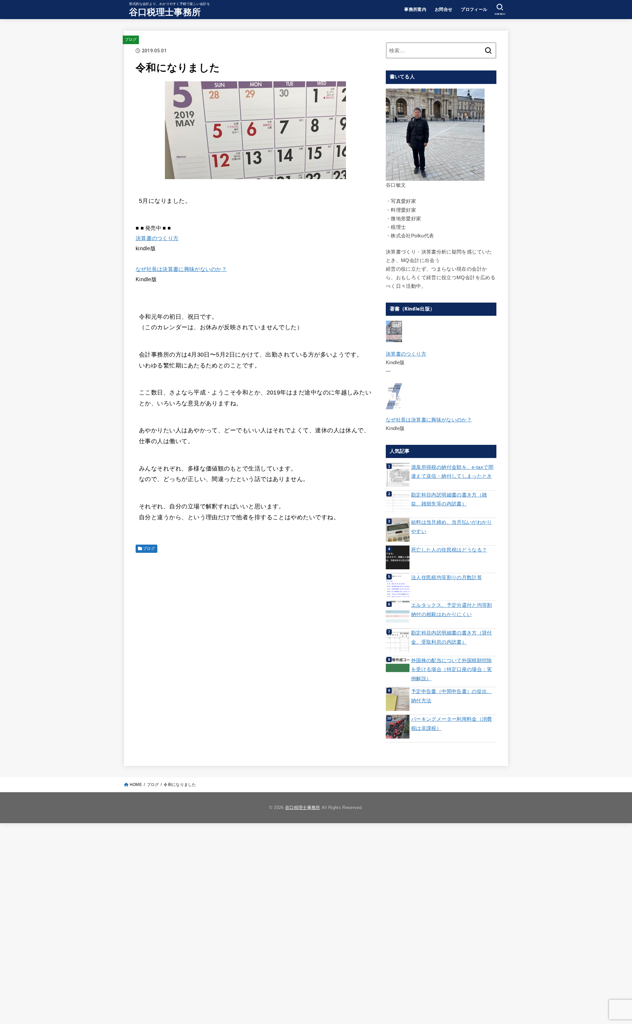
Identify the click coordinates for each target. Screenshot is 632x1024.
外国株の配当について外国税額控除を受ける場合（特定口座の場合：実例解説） (451, 669)
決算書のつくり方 (157, 238)
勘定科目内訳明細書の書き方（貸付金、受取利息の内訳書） (451, 637)
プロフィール (474, 9)
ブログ (131, 39)
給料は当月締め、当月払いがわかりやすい (451, 527)
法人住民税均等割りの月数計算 (446, 577)
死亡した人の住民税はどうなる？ (449, 549)
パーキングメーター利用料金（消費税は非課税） (451, 723)
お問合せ (444, 9)
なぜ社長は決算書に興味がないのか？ (181, 269)
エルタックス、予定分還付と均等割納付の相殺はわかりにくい (451, 610)
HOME (136, 785)
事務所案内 (415, 9)
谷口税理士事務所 (165, 12)
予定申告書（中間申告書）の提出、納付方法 (451, 696)
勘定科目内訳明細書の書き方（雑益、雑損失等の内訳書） (449, 499)
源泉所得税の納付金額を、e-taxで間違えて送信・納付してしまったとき (452, 472)
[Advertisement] (255, 604)
